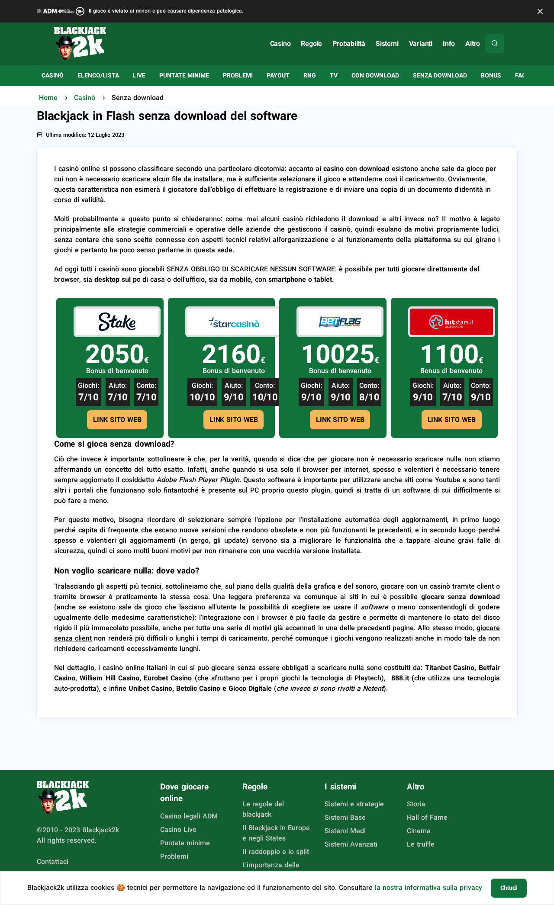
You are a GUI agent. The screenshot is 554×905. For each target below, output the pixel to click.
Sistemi (387, 43)
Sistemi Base (345, 817)
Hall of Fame (427, 817)
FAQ (520, 75)
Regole (311, 43)
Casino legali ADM (189, 816)
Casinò (53, 75)
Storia (416, 804)
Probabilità (348, 43)
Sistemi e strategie (354, 804)
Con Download (375, 75)
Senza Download (440, 75)
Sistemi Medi (345, 831)
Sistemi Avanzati (351, 844)
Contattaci (52, 861)
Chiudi (509, 887)
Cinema (419, 831)
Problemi (238, 75)
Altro (472, 43)
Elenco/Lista (98, 75)
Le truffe (421, 844)
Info (449, 43)
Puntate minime (184, 75)
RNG (309, 75)
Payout (278, 75)
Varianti (420, 43)
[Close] (540, 11)
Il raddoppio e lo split (275, 851)
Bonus (491, 75)
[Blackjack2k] (80, 43)
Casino (280, 43)
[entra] (117, 321)
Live (139, 75)
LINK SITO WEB (117, 419)
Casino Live (178, 829)
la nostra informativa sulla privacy (428, 887)
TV (334, 75)
